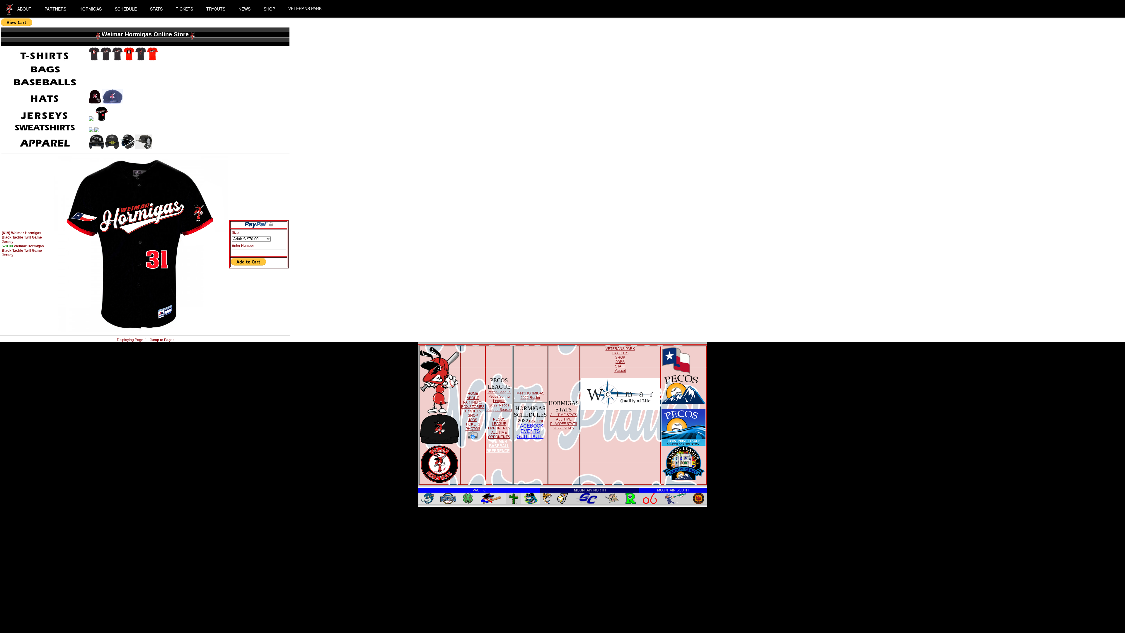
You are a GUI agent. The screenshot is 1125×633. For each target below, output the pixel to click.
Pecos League (499, 392)
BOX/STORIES (473, 407)
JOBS (472, 420)
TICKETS (184, 9)
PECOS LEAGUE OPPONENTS (499, 423)
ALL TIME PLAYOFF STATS (563, 421)
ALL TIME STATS (563, 415)
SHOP (269, 9)
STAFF (620, 366)
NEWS (244, 9)
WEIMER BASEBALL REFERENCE (498, 446)
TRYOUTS (215, 9)
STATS (156, 9)
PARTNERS (55, 9)
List (539, 421)
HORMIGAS (90, 9)
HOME (473, 394)
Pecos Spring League (499, 398)
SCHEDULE (126, 9)
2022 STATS (563, 428)
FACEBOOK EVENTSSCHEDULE (530, 431)
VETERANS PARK (305, 8)
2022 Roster (530, 398)
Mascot (620, 371)
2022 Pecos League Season (499, 407)
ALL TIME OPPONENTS (499, 434)
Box (531, 421)
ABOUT (24, 9)
